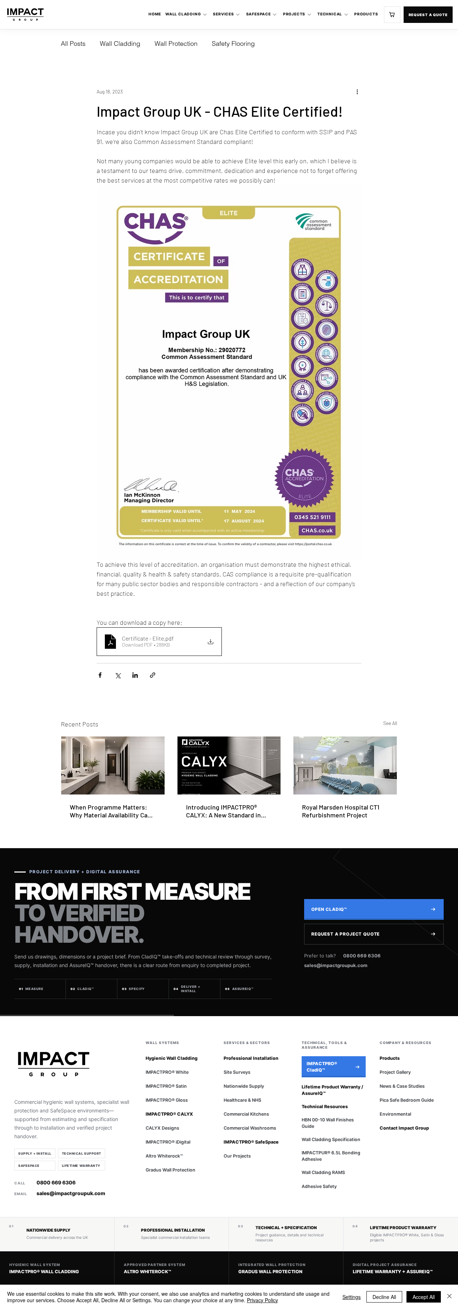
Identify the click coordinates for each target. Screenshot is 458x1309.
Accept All (424, 1296)
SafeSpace (258, 14)
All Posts (73, 43)
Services (223, 14)
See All (390, 723)
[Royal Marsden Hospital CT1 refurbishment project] (345, 765)
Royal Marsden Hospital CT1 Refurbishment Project (340, 811)
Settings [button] (351, 1296)
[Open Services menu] (238, 15)
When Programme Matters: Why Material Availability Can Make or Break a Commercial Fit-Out (110, 811)
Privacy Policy (262, 1300)
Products (366, 14)
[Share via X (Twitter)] (117, 675)
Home (154, 14)
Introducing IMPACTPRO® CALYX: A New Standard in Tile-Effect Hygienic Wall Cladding (223, 811)
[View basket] (392, 14)
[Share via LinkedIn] (135, 675)
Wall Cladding (183, 14)
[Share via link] (152, 675)
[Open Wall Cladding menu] (205, 15)
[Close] (449, 1296)
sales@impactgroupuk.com (335, 965)
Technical (329, 14)
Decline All (384, 1296)
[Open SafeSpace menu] (275, 15)
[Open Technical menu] (346, 15)
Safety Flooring (233, 43)
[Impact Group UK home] (25, 14)
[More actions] (357, 91)
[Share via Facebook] (100, 675)
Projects (294, 14)
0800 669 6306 (362, 955)
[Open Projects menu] (309, 15)
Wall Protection (176, 43)
